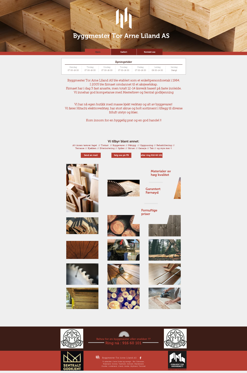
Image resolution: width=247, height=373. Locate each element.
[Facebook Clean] (140, 358)
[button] (151, 155)
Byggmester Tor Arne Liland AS (121, 35)
